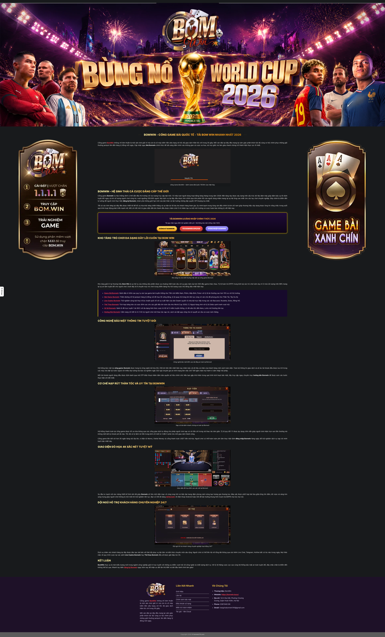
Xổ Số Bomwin (110, 308)
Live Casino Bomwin (112, 301)
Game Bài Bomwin (111, 293)
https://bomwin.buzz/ (230, 595)
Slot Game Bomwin (111, 297)
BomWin (110, 143)
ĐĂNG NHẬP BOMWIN (217, 229)
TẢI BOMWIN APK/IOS (191, 229)
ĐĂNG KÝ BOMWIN (166, 229)
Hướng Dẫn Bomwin (112, 312)
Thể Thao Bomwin (111, 304)
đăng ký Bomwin (130, 567)
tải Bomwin (170, 497)
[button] (2, 291)
